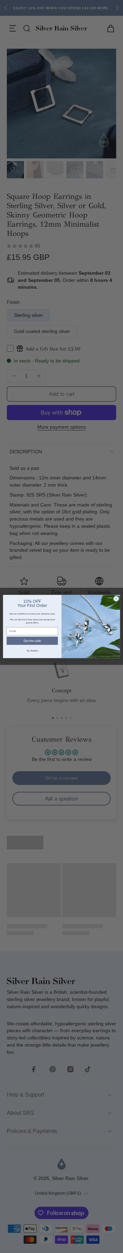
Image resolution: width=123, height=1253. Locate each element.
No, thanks (32, 650)
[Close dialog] (116, 598)
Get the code (32, 641)
